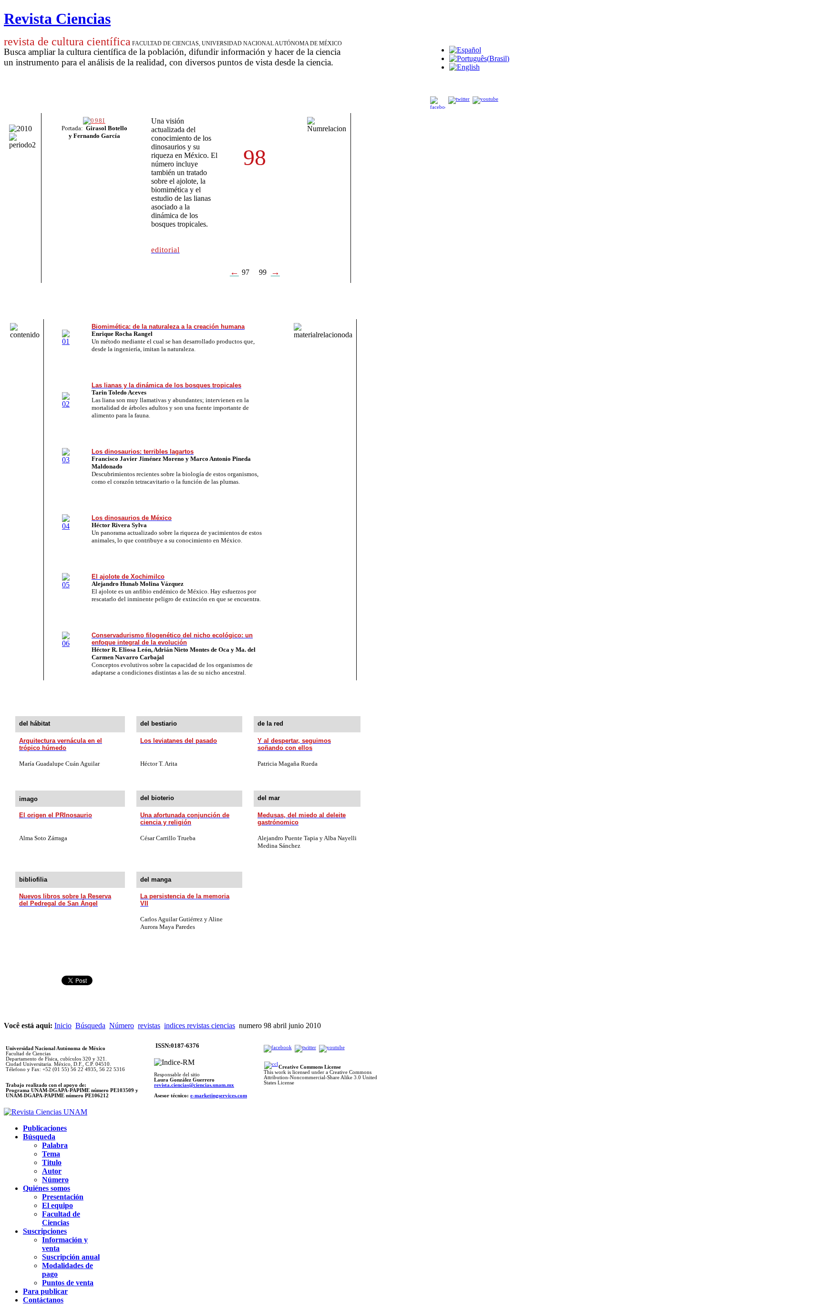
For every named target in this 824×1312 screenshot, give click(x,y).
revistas (149, 1025)
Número (121, 1025)
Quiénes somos (46, 1188)
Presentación (62, 1197)
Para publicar (45, 1291)
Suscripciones (45, 1231)
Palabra (55, 1145)
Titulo (52, 1162)
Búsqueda (90, 1025)
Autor (52, 1171)
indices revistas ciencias (199, 1025)
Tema (51, 1154)
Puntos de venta (67, 1283)
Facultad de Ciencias (61, 1218)
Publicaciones (45, 1128)
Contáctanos (43, 1300)
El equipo (57, 1205)
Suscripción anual (71, 1257)
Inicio (63, 1025)
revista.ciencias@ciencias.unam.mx (194, 1085)
